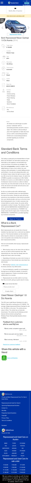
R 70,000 (22, 465)
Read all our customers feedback (11, 344)
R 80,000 (5, 467)
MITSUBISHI (5, 455)
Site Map (4, 410)
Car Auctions (26, 5)
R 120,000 (14, 470)
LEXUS (14, 446)
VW (22, 448)
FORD (14, 443)
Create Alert (9, 291)
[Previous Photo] (2, 27)
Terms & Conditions (7, 420)
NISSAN (14, 448)
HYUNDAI (22, 443)
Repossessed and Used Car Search (11, 403)
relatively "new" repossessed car (19, 264)
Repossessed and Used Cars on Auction (15, 438)
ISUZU (6, 453)
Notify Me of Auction (15, 11)
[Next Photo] (28, 27)
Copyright (4, 415)
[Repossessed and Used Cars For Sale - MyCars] (14, 3)
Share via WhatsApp (12, 358)
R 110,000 (5, 470)
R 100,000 (22, 467)
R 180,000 (5, 472)
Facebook (4, 425)
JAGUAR (14, 453)
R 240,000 (22, 472)
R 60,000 (14, 465)
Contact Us (4, 408)
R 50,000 (5, 465)
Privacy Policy (5, 418)
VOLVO (22, 455)
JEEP (22, 453)
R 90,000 (14, 467)
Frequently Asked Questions (9, 413)
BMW (5, 443)
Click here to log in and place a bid (15, 16)
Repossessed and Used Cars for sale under (15, 459)
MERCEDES (5, 448)
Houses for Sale (6, 433)
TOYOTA (22, 446)
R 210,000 (14, 472)
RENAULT (14, 455)
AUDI (5, 450)
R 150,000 (22, 470)
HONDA (14, 450)
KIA (6, 446)
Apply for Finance (15, 219)
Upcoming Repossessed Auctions (10, 405)
